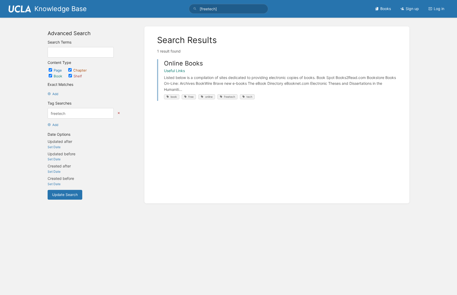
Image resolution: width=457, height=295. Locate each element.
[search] (228, 9)
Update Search (65, 195)
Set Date (54, 147)
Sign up (412, 8)
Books (385, 8)
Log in (439, 8)
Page (58, 70)
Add (55, 94)
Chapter (80, 70)
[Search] (195, 9)
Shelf (78, 76)
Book (58, 76)
